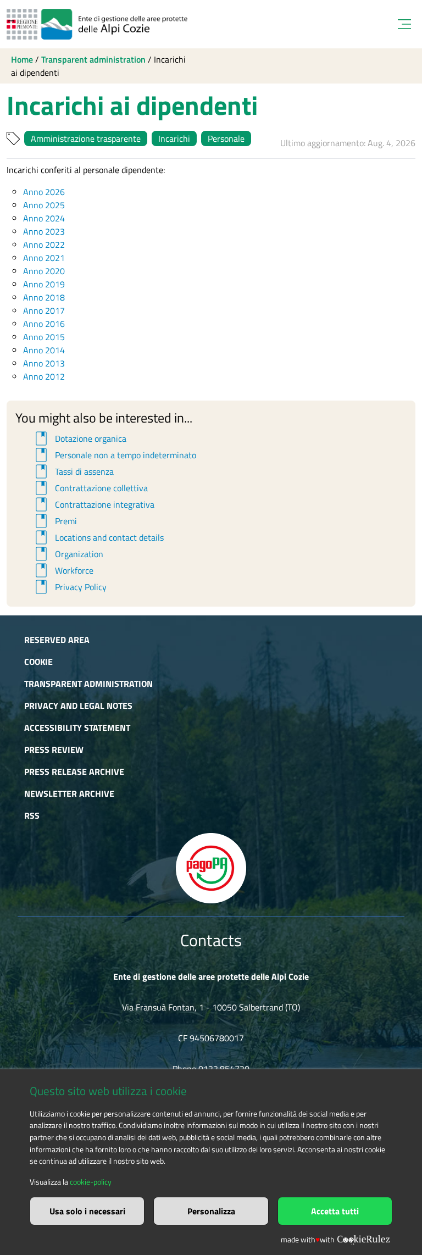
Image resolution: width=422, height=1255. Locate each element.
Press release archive (74, 771)
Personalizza (211, 1211)
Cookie (38, 661)
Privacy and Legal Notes (78, 705)
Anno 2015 (44, 336)
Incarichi (174, 138)
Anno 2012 (44, 376)
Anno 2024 (44, 218)
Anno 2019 (44, 284)
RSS (32, 815)
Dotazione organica (79, 438)
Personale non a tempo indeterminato (114, 455)
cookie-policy (91, 1182)
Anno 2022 (44, 244)
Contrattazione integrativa (93, 504)
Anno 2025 (44, 205)
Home (22, 59)
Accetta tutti (335, 1211)
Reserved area (57, 639)
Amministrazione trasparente (86, 138)
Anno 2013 (44, 363)
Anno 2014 (44, 350)
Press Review (54, 749)
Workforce (62, 570)
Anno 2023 (44, 231)
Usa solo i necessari (87, 1211)
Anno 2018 (44, 297)
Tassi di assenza (73, 471)
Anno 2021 (44, 257)
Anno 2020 (44, 270)
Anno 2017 (44, 310)
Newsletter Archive (69, 793)
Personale (226, 138)
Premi (54, 520)
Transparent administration (93, 59)
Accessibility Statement (77, 727)
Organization (67, 553)
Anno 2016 (44, 323)
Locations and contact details (98, 537)
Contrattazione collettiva (90, 488)
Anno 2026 (44, 191)
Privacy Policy (69, 586)
